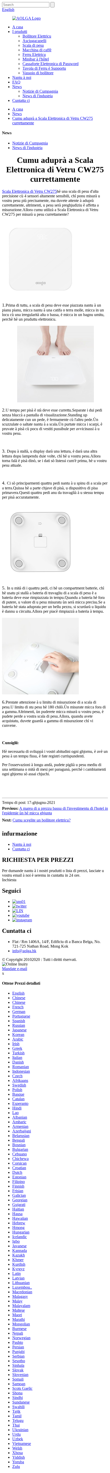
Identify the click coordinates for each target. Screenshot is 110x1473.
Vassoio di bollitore (38, 73)
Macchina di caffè (37, 50)
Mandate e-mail (14, 969)
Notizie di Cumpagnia (40, 91)
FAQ (16, 82)
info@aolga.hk (24, 951)
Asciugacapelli (34, 41)
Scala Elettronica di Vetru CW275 (29, 191)
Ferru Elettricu (34, 54)
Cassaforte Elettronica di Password (51, 64)
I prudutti (19, 31)
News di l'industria (38, 96)
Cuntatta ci (21, 100)
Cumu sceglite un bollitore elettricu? (42, 820)
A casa (17, 27)
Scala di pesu (33, 45)
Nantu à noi (21, 77)
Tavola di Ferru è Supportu (44, 68)
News (17, 86)
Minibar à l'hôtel (36, 59)
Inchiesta (9, 880)
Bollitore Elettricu (37, 36)
